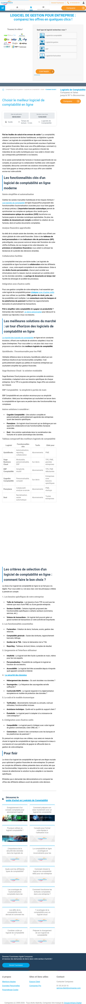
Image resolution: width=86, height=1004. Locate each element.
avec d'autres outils (42, 292)
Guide (42, 89)
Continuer (44, 71)
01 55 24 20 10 (62, 986)
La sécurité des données (16, 675)
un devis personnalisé (33, 312)
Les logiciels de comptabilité (13, 203)
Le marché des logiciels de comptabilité (17, 338)
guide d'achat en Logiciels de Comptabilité (27, 800)
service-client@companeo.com (69, 988)
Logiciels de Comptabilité (31, 89)
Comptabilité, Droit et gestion (14, 89)
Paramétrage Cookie (10, 990)
